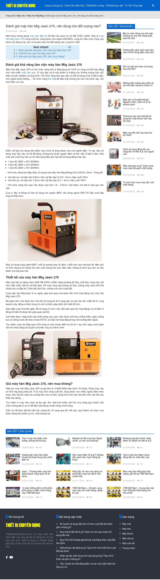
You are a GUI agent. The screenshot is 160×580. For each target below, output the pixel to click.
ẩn (69, 47)
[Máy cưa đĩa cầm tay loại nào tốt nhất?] (114, 136)
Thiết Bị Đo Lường (95, 5)
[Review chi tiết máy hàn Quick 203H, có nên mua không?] (63, 442)
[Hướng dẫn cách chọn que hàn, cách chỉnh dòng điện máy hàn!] (114, 53)
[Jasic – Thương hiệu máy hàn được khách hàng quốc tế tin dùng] (13, 475)
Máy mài (126, 523)
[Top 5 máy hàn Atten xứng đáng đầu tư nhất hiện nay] (114, 458)
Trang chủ (10, 15)
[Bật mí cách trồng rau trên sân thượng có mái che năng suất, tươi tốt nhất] (114, 37)
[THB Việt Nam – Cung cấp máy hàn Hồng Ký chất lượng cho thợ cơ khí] (114, 491)
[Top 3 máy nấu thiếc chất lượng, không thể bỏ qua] (13, 442)
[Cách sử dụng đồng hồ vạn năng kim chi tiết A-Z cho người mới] (114, 153)
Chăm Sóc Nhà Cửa (74, 5)
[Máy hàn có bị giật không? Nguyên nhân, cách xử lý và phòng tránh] (114, 103)
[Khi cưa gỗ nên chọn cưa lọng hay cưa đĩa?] (114, 70)
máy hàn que (28, 72)
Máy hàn (21, 15)
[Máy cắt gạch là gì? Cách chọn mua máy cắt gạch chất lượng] (114, 169)
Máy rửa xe (128, 538)
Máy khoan (127, 533)
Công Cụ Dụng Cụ (54, 5)
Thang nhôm (128, 548)
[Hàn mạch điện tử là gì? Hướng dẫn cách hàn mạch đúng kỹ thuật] (63, 458)
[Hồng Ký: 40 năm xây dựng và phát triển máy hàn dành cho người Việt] (63, 475)
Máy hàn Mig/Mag (36, 15)
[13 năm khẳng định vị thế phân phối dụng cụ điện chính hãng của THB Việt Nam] (13, 491)
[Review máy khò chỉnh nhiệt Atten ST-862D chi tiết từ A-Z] (114, 442)
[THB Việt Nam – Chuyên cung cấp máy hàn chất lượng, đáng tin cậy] (63, 491)
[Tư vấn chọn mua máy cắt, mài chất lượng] (114, 186)
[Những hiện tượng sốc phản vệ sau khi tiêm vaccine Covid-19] (114, 86)
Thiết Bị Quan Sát (114, 5)
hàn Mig (52, 78)
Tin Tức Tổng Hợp (133, 5)
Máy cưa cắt (128, 543)
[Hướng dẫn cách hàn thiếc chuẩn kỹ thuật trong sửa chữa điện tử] (13, 458)
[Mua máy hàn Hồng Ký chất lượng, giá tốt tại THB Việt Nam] (114, 475)
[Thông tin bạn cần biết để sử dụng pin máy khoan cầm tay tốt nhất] (114, 119)
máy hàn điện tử (38, 35)
